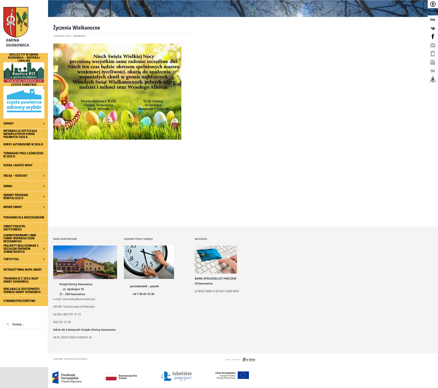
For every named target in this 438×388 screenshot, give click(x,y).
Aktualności (79, 35)
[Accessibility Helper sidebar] (433, 4)
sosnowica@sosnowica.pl (78, 299)
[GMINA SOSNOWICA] (23, 6)
